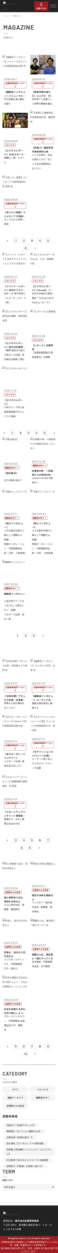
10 (25, 1054)
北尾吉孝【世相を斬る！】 (20, 1137)
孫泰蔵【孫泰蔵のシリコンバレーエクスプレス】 (29, 1152)
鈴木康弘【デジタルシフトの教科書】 (25, 1143)
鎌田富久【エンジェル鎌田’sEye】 (23, 1131)
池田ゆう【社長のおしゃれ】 (21, 1125)
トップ (6, 16)
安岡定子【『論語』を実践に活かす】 (25, 1166)
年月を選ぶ (9, 1187)
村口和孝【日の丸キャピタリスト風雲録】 (27, 1160)
